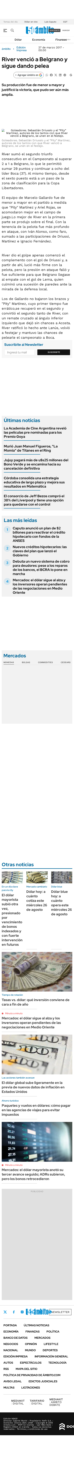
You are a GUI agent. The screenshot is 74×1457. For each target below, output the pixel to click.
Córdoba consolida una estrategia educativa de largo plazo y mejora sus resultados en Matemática (34, 482)
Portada (10, 1325)
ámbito (6, 49)
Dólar (18, 39)
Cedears (66, 662)
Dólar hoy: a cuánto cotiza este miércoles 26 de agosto (36, 900)
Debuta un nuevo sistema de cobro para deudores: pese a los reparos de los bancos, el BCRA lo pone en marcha (41, 567)
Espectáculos (30, 1363)
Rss (6, 1369)
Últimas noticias (36, 1325)
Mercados (42, 1338)
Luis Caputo (50, 22)
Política (52, 1331)
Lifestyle (51, 1344)
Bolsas (26, 662)
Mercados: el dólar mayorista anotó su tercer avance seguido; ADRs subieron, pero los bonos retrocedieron (33, 1174)
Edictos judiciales (43, 1381)
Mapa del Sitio (26, 1369)
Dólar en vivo (31, 22)
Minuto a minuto (14, 1013)
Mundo (30, 1350)
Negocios (10, 1344)
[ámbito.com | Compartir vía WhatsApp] (46, 74)
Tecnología (57, 1363)
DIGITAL (18, 1402)
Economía (38, 39)
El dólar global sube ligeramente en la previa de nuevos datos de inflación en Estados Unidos (33, 1087)
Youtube (40, 1312)
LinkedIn (31, 1311)
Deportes (50, 1350)
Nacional (10, 1350)
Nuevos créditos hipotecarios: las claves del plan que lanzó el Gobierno (40, 551)
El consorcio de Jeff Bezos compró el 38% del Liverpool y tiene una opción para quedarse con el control (34, 500)
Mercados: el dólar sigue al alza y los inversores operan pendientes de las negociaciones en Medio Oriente (40, 586)
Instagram (22, 1311)
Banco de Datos (15, 1338)
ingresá (66, 30)
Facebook (14, 1311)
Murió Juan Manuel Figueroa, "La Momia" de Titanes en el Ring (31, 448)
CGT (65, 22)
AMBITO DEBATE (56, 1402)
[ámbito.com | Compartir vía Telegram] (64, 74)
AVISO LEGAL (12, 1381)
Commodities (45, 662)
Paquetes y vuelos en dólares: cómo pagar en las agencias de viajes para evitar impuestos (36, 1110)
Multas (8, 1387)
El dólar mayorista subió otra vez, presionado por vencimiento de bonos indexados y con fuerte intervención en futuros (12, 920)
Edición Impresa (15, 1356)
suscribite (55, 30)
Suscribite (54, 352)
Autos (8, 1363)
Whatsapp (50, 1311)
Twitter (5, 1312)
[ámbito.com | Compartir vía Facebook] (51, 74)
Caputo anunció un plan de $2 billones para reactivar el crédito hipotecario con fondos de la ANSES (39, 534)
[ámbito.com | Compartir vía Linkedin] (60, 74)
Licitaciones (30, 1387)
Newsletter (60, 1312)
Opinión (31, 1344)
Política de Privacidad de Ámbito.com (31, 1375)
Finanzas (61, 39)
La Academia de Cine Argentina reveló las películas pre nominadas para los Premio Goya (35, 432)
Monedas (8, 662)
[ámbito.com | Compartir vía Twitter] (55, 74)
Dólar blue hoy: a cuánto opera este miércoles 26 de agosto (61, 902)
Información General (51, 1356)
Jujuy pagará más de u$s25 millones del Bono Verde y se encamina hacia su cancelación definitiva (36, 464)
